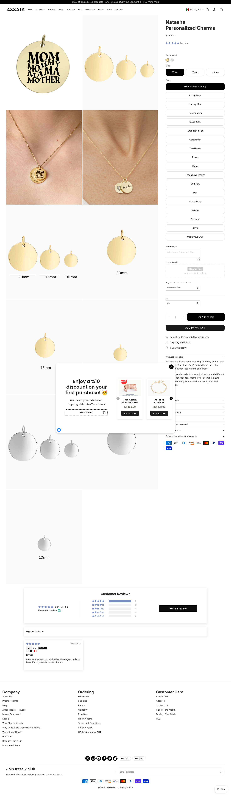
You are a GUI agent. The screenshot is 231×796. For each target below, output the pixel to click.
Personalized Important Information (181, 436)
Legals (5, 718)
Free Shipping (85, 718)
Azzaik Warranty (173, 430)
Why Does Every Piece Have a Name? (21, 727)
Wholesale (83, 696)
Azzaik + (160, 700)
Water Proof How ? (12, 732)
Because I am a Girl (12, 741)
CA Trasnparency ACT (89, 732)
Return (81, 705)
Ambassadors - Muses (13, 709)
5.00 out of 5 (61, 607)
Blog (4, 705)
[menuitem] (30, 9)
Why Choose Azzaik (12, 723)
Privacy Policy (85, 727)
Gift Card (7, 736)
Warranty (83, 709)
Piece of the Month (166, 709)
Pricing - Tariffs (10, 700)
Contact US (162, 705)
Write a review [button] (178, 608)
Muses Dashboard (11, 714)
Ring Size (83, 714)
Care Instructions (173, 412)
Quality (169, 406)
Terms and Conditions (89, 723)
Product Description (174, 357)
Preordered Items (11, 745)
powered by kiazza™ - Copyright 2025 (115, 787)
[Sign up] (220, 772)
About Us (7, 696)
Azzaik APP (162, 696)
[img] (33, 643)
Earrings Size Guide (166, 714)
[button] (173, 43)
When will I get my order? (177, 424)
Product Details (172, 400)
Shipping (169, 418)
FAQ (158, 718)
